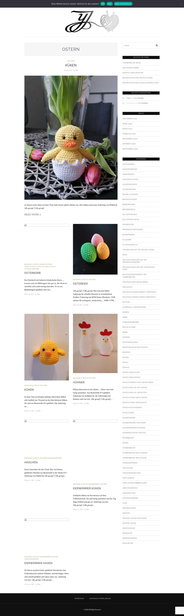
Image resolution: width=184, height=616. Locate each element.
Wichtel (126, 513)
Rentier (126, 352)
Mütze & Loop (129, 327)
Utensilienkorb (31, 269)
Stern (125, 443)
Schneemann (129, 418)
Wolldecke (128, 543)
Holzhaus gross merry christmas (139, 292)
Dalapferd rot (130, 214)
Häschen (31, 462)
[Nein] (181, 4)
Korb (42, 264)
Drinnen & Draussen (133, 229)
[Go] (157, 46)
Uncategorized (54, 458)
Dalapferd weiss (131, 219)
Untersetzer (129, 493)
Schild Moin (128, 413)
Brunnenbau (129, 209)
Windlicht (127, 533)
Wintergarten (130, 538)
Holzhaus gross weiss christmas (139, 297)
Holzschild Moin (131, 68)
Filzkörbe (139, 98)
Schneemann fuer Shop (134, 423)
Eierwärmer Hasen (38, 563)
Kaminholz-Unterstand (134, 307)
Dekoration (128, 224)
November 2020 (130, 139)
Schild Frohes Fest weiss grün (138, 382)
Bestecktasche (130, 199)
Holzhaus (127, 287)
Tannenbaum (129, 448)
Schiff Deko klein (131, 372)
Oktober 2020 (129, 144)
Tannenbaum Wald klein (134, 458)
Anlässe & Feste (31, 264)
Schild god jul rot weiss (135, 387)
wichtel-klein (129, 523)
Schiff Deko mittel (132, 377)
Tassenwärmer (130, 463)
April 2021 (127, 124)
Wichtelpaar (129, 528)
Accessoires (129, 164)
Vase (125, 503)
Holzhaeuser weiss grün (135, 282)
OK (103, 4)
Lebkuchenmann (131, 322)
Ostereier (80, 283)
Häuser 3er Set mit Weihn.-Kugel (139, 250)
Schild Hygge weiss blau (135, 402)
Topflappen (128, 478)
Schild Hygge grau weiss (135, 397)
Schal (125, 362)
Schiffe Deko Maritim (133, 73)
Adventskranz (130, 169)
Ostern (70, 61)
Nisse (125, 332)
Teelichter (128, 468)
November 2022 (130, 119)
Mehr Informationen (123, 4)
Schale (52, 266)
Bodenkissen (129, 204)
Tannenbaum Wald (132, 63)
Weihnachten (129, 508)
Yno (128, 98)
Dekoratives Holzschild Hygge (138, 78)
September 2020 (130, 149)
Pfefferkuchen (130, 342)
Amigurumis (128, 174)
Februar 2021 (129, 134)
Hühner (79, 382)
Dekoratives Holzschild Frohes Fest (141, 83)
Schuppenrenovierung (134, 428)
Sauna (126, 357)
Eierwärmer (93, 484)
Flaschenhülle (130, 245)
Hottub (126, 302)
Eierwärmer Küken (87, 488)
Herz (125, 255)
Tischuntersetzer (132, 473)
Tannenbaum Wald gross (135, 453)
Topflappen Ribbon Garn (135, 483)
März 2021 (127, 129)
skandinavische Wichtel (134, 433)
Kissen (126, 312)
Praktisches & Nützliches (36, 266)
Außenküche (129, 189)
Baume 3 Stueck (130, 194)
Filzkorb (127, 240)
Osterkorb (32, 272)
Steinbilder (128, 438)
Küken (71, 65)
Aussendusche (130, 184)
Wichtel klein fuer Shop (135, 518)
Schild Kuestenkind (132, 407)
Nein (110, 4)
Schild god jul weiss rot (135, 392)
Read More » (32, 214)
